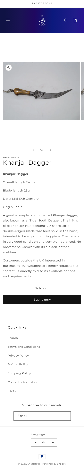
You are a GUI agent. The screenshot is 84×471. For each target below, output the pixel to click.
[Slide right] (50, 150)
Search (13, 338)
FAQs (12, 391)
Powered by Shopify (54, 463)
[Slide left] (33, 150)
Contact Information (23, 382)
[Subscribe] (66, 416)
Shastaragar (34, 463)
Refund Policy (18, 364)
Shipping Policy (19, 373)
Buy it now (42, 299)
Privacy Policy (18, 355)
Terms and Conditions (24, 346)
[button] (8, 20)
